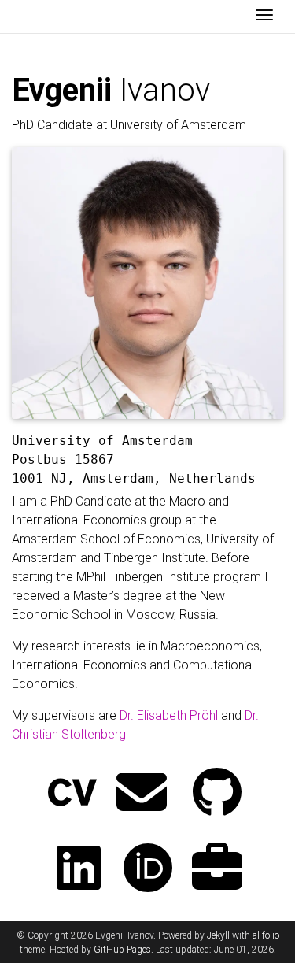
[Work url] (217, 869)
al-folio (266, 935)
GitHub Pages (122, 949)
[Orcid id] (148, 869)
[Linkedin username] (78, 869)
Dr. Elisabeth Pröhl (169, 715)
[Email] (141, 794)
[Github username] (217, 794)
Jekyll (218, 935)
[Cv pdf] (72, 794)
